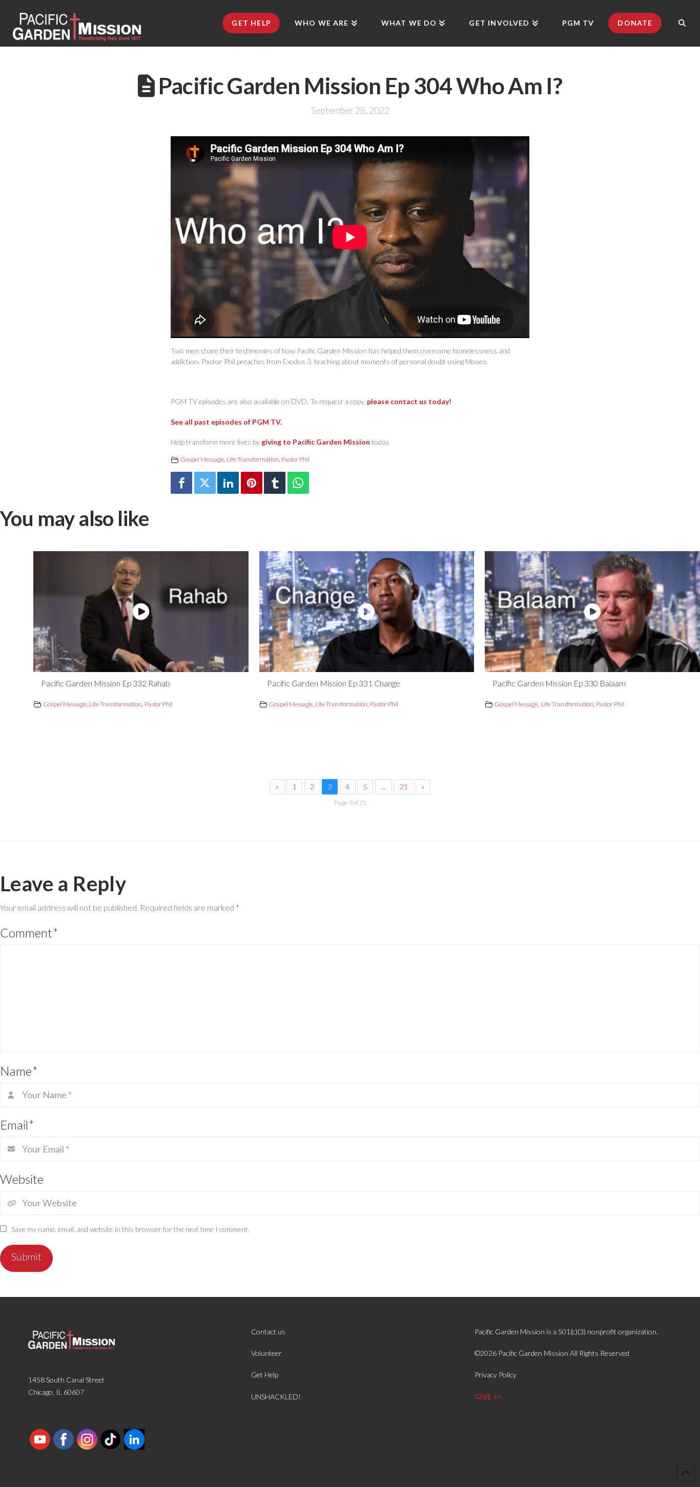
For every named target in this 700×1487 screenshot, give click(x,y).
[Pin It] (251, 483)
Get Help (264, 1374)
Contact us (268, 1331)
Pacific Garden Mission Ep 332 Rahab (105, 683)
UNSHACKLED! (276, 1396)
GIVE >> (488, 1396)
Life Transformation (253, 459)
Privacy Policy (496, 1374)
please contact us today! (409, 401)
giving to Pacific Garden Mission (315, 441)
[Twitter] (205, 483)
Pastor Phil (295, 459)
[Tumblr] (274, 483)
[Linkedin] (228, 483)
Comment (29, 932)
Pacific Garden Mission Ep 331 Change (333, 683)
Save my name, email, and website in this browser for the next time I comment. (130, 1229)
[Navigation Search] (682, 23)
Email (17, 1124)
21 (404, 786)
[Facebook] (181, 483)
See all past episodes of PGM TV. (226, 421)
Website (22, 1178)
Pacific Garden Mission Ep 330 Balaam (559, 683)
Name (19, 1070)
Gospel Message (202, 459)
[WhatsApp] (298, 483)
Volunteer (266, 1353)
